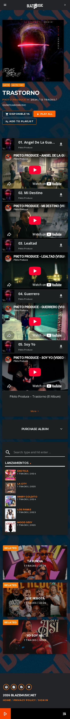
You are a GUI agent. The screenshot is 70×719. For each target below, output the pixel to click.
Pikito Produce (14, 99)
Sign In (43, 700)
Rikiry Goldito (27, 496)
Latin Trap (18, 85)
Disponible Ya (17, 114)
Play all (44, 114)
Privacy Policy (24, 700)
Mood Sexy (24, 522)
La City (21, 483)
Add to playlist (19, 121)
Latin (6, 85)
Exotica (22, 471)
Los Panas (24, 509)
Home (7, 700)
